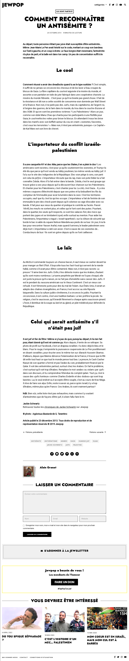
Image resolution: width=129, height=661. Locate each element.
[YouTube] (120, 4)
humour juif (84, 441)
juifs (68, 445)
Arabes (64, 441)
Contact (24, 657)
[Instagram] (116, 4)
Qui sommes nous (10, 657)
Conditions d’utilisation (41, 657)
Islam (95, 441)
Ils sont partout (64, 11)
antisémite (36, 441)
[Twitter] (113, 4)
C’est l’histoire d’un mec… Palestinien (60, 640)
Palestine (77, 445)
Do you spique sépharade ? (21, 638)
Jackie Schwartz (54, 445)
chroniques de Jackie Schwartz (60, 407)
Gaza (73, 441)
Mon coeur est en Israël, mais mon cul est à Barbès (106, 640)
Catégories (99, 4)
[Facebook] (109, 4)
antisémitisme (51, 441)
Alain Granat (48, 467)
